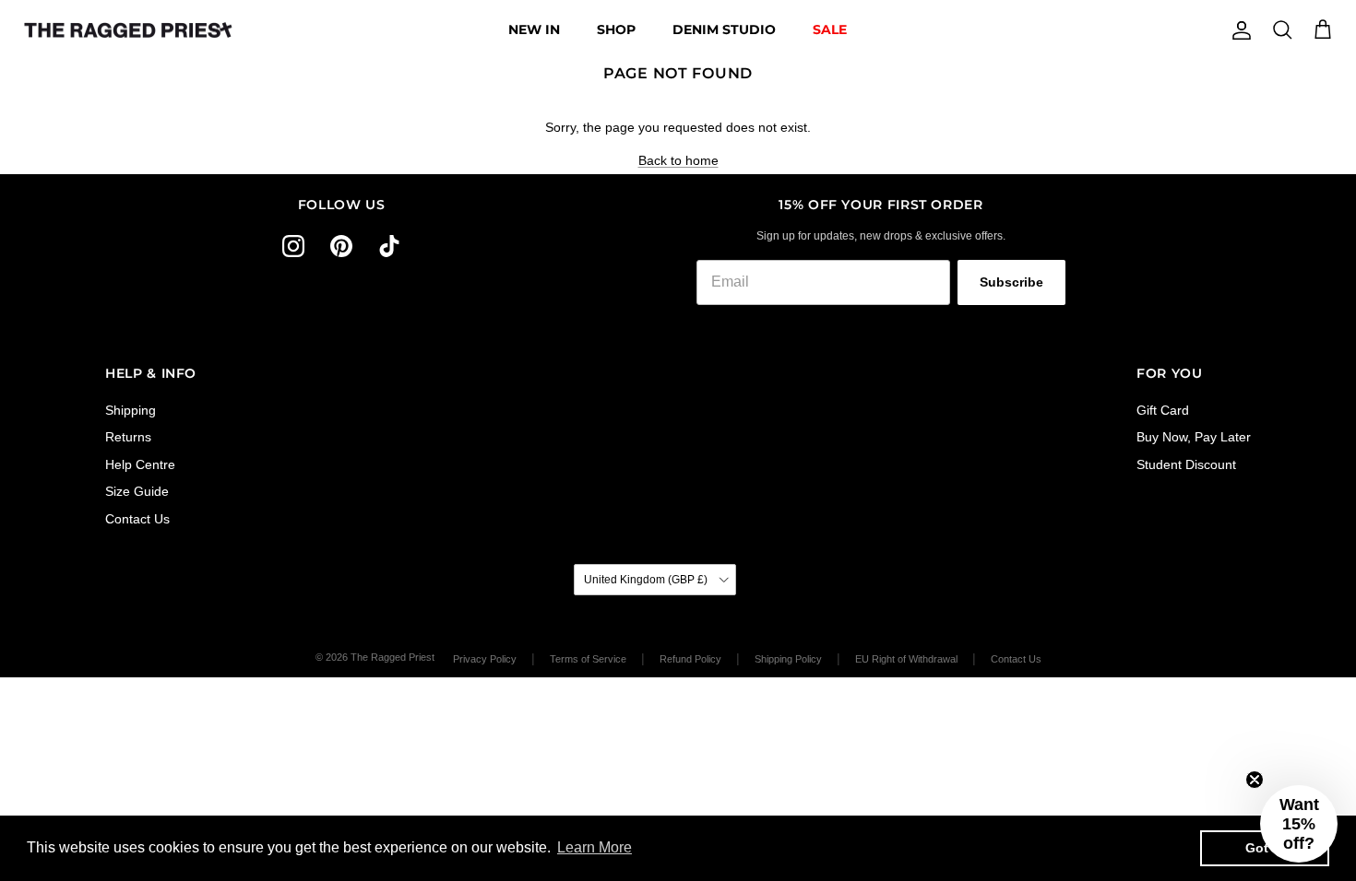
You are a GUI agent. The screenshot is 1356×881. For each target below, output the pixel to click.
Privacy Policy (485, 658)
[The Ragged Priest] (128, 30)
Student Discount (1186, 464)
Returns (128, 436)
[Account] (1238, 30)
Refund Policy (690, 658)
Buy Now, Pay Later (1193, 436)
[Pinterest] (341, 246)
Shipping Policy (788, 658)
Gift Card (1162, 410)
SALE (830, 29)
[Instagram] (293, 246)
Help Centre (140, 464)
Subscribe (1011, 282)
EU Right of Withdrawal (906, 658)
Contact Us (137, 518)
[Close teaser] (1254, 779)
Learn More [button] (594, 847)
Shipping (130, 410)
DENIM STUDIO (724, 29)
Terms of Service (588, 658)
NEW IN (534, 29)
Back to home (678, 160)
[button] (1299, 824)
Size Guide (137, 491)
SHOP (616, 29)
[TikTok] (389, 246)
